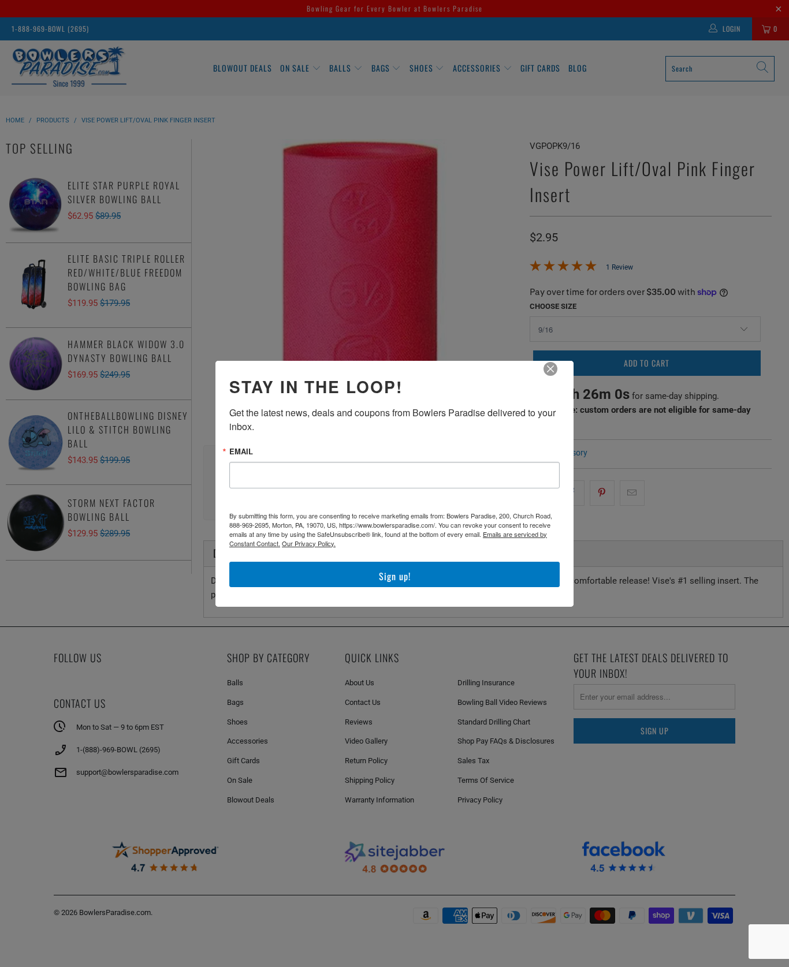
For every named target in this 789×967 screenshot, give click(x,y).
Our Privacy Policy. (309, 543)
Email (241, 451)
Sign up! (395, 576)
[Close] (558, 377)
